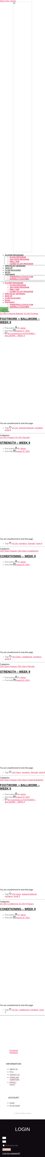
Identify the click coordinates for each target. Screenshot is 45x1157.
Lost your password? (11, 1153)
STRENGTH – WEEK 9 (15, 442)
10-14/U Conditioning (9, 904)
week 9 (8, 430)
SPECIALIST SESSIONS (15, 266)
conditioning (27, 657)
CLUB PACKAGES (13, 270)
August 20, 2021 (23, 451)
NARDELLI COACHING (19, 279)
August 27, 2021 (23, 331)
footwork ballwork (26, 428)
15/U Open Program (8, 551)
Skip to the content (8, 1)
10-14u (15, 428)
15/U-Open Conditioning (28, 551)
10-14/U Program (31, 314)
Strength (31, 544)
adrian (23, 328)
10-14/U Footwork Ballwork (11, 314)
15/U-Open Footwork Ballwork (30, 780)
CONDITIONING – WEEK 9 (18, 556)
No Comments (20, 335)
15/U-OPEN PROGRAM (19, 259)
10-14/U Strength (22, 438)
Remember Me (11, 1146)
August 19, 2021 (23, 680)
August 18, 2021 (23, 918)
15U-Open (16, 657)
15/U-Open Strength (26, 666)
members (39, 428)
